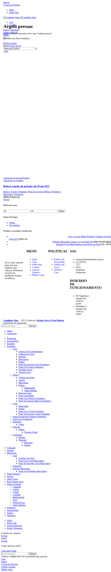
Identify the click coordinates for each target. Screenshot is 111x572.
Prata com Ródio (26, 396)
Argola (14, 191)
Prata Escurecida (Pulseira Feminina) (29, 416)
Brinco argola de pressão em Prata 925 (26, 186)
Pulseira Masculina (21, 468)
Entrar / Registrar (15, 528)
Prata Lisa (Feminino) (23, 419)
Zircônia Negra (25, 370)
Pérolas (21, 437)
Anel (15, 349)
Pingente (22, 440)
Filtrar (61, 211)
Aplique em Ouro (26, 354)
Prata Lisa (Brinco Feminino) (31, 398)
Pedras (21, 362)
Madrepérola (18, 497)
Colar (15, 403)
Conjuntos (17, 435)
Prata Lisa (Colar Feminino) (31, 411)
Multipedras (29, 388)
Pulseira (16, 427)
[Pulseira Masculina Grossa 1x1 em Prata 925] (31, 242)
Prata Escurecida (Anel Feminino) (33, 364)
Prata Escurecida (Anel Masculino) (34, 463)
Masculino (8, 194)
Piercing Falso (25, 393)
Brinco (6, 191)
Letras (21, 424)
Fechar (6, 199)
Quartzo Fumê (30, 432)
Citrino (16, 489)
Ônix (15, 500)
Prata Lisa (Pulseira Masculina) (32, 471)
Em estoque (14, 225)
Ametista (17, 487)
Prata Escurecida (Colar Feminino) (34, 414)
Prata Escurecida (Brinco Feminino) (44, 191)
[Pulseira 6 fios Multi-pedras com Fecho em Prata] (32, 244)
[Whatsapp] (8, 296)
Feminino (22, 191)
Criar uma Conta (8, 551)
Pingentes (17, 422)
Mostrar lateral (9, 43)
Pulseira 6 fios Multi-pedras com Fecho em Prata (78, 244)
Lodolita (16, 494)
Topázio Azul (24, 372)
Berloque (28, 442)
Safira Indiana (30, 390)
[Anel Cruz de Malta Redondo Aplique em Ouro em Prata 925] (38, 236)
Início (6, 33)
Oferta (12, 222)
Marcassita (23, 359)
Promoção (18, 194)
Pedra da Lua (19, 502)
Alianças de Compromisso (30, 351)
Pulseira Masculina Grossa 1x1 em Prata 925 (73, 242)
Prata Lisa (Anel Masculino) (31, 461)
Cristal (16, 492)
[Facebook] (16, 288)
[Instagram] (8, 288)
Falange (22, 356)
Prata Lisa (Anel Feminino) (30, 367)
